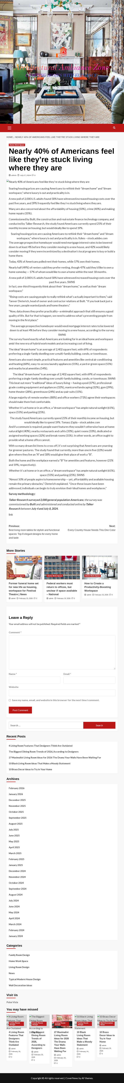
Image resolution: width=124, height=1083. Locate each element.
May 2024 (14, 912)
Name (13, 673)
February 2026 (16, 788)
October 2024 (16, 882)
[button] (10, 127)
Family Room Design (19, 955)
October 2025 (16, 811)
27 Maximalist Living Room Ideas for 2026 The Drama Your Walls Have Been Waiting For (55, 757)
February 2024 (16, 930)
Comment (15, 632)
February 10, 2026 (101, 595)
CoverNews (72, 1078)
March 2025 (15, 853)
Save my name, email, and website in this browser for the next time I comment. (56, 700)
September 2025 (17, 817)
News (12, 973)
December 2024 (17, 871)
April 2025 (14, 847)
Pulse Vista (12, 1002)
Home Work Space (17, 145)
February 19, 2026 (63, 598)
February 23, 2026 (26, 598)
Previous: (34, 532)
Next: (91, 528)
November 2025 (17, 806)
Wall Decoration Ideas (20, 985)
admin (13, 175)
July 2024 (14, 900)
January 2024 (16, 936)
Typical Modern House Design (25, 979)
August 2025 (16, 823)
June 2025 (14, 835)
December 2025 (17, 800)
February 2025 (16, 859)
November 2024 (17, 877)
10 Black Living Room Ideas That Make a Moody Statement (39, 763)
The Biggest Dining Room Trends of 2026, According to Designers (43, 751)
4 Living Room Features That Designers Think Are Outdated (40, 745)
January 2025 (16, 865)
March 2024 (15, 924)
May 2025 (14, 841)
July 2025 (14, 829)
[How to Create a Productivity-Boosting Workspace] (100, 568)
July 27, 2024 (25, 175)
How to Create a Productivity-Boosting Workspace (97, 587)
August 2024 (16, 894)
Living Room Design (19, 967)
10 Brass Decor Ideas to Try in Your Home (30, 769)
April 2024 (14, 918)
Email (67, 673)
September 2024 (17, 888)
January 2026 (16, 794)
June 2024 (14, 906)
